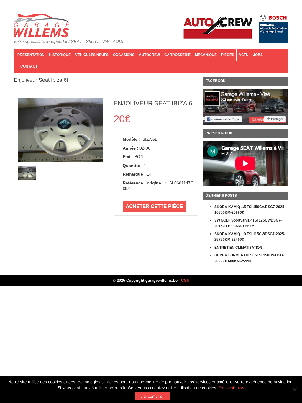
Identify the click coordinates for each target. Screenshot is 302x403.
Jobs (258, 55)
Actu (244, 55)
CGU (185, 280)
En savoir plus (231, 387)
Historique (60, 55)
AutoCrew (149, 55)
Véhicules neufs (92, 55)
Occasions (123, 55)
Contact (28, 66)
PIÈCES (227, 55)
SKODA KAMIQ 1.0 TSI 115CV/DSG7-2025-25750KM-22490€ (249, 237)
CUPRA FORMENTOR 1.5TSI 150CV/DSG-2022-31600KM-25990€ (249, 258)
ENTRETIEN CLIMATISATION (238, 247)
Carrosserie (177, 55)
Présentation (31, 55)
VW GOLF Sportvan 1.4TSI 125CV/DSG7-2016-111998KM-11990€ (248, 223)
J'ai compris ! (153, 396)
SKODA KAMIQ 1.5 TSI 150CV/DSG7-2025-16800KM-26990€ (249, 210)
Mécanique (206, 55)
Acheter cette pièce (154, 206)
